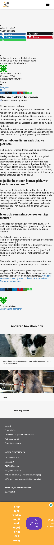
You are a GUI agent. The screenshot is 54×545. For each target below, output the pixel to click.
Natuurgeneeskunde (12, 78)
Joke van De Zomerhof (11, 73)
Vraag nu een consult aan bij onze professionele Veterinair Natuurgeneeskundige (25, 278)
